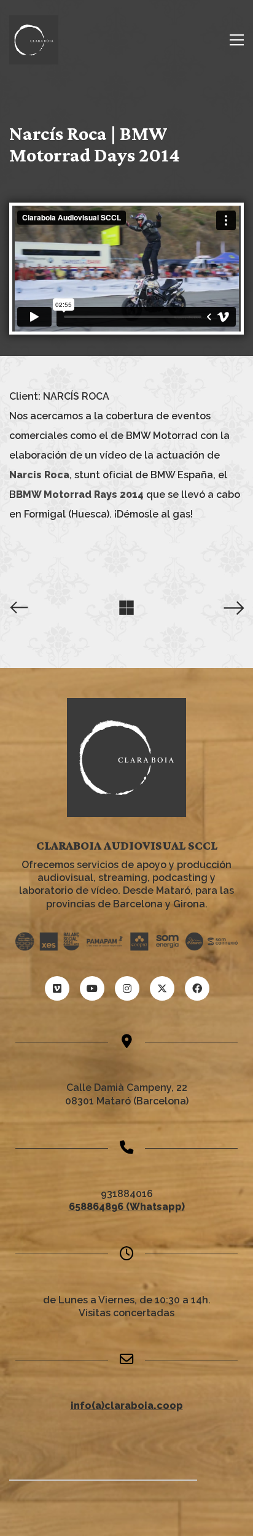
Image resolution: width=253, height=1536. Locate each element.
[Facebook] (197, 988)
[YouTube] (92, 988)
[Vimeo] (57, 988)
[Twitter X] (162, 988)
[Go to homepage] (33, 39)
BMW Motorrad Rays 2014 (80, 494)
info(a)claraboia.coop (127, 1405)
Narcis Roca (39, 475)
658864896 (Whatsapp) (127, 1206)
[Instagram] (127, 988)
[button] (237, 39)
